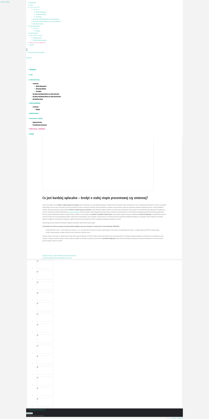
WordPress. (180, 418)
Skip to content (5, 2)
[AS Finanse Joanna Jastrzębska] (35, 52)
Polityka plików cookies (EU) (37, 410)
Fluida (174, 418)
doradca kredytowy (74, 212)
